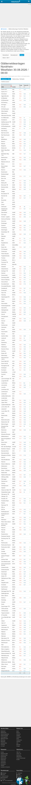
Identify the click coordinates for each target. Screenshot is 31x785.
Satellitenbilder (4, 743)
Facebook (20, 773)
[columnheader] (6, 86)
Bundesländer (14, 55)
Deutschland (6, 55)
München (18, 744)
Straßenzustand (5, 81)
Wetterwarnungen (4, 738)
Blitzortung (3, 740)
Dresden (18, 735)
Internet (3, 774)
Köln (17, 743)
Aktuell (21, 55)
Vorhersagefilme (4, 737)
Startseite (4, 29)
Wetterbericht (3, 732)
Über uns (18, 752)
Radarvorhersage (4, 735)
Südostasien (3, 764)
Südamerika (3, 759)
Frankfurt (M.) (19, 740)
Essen (17, 738)
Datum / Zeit (6, 57)
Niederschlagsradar (5, 734)
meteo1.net (18, 753)
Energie (3, 779)
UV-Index (3, 746)
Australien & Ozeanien (5, 767)
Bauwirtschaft (5, 777)
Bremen (18, 732)
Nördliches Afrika (4, 753)
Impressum (18, 755)
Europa (2, 752)
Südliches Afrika (4, 755)
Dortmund (18, 734)
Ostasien (2, 765)
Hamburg (18, 741)
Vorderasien (3, 761)
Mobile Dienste (5, 776)
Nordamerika (3, 756)
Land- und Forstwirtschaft (7, 780)
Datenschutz (19, 756)
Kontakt (18, 759)
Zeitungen (4, 773)
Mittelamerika (3, 758)
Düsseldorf (18, 737)
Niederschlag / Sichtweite (18, 79)
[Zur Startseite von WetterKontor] (16, 1)
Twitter (19, 774)
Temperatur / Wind (5, 79)
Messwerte (3, 741)
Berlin (17, 731)
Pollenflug (3, 744)
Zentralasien (3, 762)
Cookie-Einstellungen (20, 758)
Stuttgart (18, 746)
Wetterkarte (3, 731)
